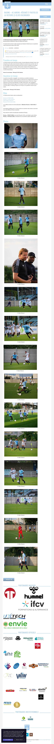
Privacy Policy (19, 739)
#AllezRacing (28, 52)
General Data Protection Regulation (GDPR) (14, 736)
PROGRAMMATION (43, 24)
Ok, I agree (8, 739)
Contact (29, 741)
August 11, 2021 (28, 56)
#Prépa (6, 48)
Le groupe (42, 26)
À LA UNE (46, 22)
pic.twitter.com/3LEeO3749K (11, 53)
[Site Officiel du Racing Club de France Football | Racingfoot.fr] (4, 4)
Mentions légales (42, 739)
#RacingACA (22, 52)
